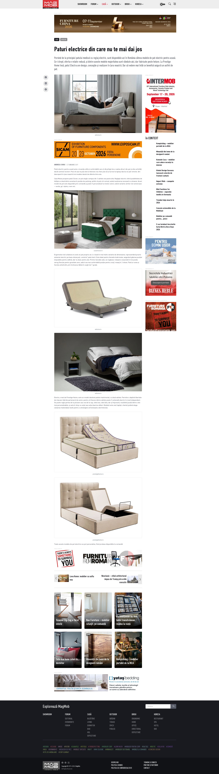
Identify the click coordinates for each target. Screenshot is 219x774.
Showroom (47, 714)
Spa (155, 722)
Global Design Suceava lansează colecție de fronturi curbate (165, 173)
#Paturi (63, 40)
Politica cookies (117, 765)
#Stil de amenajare (50, 752)
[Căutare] (173, 706)
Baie (88, 729)
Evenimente (69, 722)
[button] (169, 4)
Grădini (112, 719)
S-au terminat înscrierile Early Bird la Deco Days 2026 (165, 227)
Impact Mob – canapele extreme (165, 182)
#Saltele (145, 747)
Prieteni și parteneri (151, 765)
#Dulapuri (160, 747)
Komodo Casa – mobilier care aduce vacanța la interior (165, 162)
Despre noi (115, 762)
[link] (94, 4)
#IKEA (45, 750)
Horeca (157, 714)
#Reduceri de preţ (65, 750)
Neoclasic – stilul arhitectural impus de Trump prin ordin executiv (114, 579)
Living (89, 722)
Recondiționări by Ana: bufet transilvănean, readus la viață (127, 620)
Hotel (156, 726)
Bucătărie (120, 596)
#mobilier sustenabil (122, 750)
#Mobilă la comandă (139, 750)
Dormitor (91, 726)
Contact (147, 768)
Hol (88, 732)
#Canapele (75, 747)
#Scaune (53, 747)
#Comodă (169, 747)
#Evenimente (52, 750)
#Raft (89, 750)
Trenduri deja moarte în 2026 (165, 201)
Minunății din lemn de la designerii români (97, 661)
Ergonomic (136, 719)
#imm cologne (98, 750)
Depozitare (91, 736)
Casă (56, 40)
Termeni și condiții (150, 762)
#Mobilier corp (107, 747)
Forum (67, 714)
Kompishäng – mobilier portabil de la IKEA (127, 661)
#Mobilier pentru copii (132, 747)
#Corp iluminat (64, 752)
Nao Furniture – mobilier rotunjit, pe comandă (98, 622)
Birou (134, 714)
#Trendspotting (94, 747)
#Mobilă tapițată (79, 750)
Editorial (68, 719)
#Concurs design (154, 750)
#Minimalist (109, 750)
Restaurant (158, 719)
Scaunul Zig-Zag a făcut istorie (67, 622)
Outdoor (113, 714)
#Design (45, 747)
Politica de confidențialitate (121, 768)
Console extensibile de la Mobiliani (166, 209)
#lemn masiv (118, 747)
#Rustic (152, 747)
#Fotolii (83, 747)
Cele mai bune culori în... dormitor (67, 661)
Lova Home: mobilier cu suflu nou (82, 578)
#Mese (60, 747)
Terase (112, 722)
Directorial (136, 729)
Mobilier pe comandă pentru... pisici (164, 217)
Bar (155, 729)
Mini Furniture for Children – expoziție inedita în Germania (163, 192)
